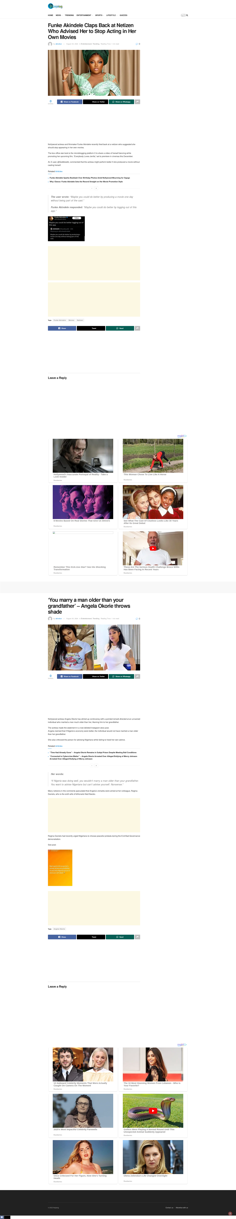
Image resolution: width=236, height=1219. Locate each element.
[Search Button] (187, 15)
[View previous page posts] (92, 188)
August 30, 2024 (72, 44)
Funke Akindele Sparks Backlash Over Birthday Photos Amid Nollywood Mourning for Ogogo (90, 177)
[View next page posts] (96, 188)
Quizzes (123, 15)
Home (50, 15)
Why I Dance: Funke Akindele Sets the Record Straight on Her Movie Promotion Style (86, 181)
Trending (69, 15)
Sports (98, 15)
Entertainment (84, 15)
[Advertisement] (127, 5)
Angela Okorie (59, 929)
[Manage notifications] (230, 1214)
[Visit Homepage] (55, 6)
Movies (71, 320)
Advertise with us (182, 1207)
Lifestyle (111, 15)
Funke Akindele (60, 320)
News (58, 15)
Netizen (80, 320)
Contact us (169, 1207)
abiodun (59, 44)
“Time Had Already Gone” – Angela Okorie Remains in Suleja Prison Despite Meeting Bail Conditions (93, 752)
